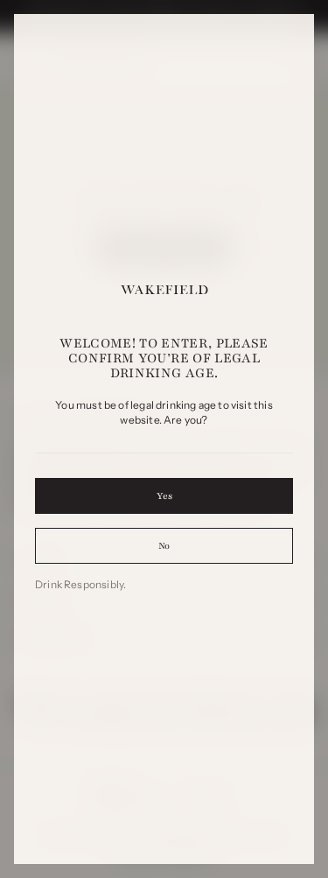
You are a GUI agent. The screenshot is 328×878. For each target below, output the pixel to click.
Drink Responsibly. (80, 584)
